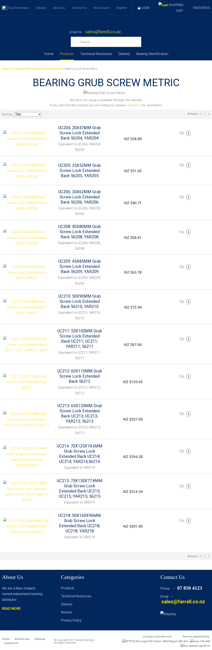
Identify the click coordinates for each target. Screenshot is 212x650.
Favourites (201, 8)
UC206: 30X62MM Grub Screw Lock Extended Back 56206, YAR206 (79, 197)
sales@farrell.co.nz (103, 31)
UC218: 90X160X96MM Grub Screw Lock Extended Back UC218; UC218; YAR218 (79, 523)
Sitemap (39, 639)
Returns (66, 612)
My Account (101, 8)
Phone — (181, 588)
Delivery (41, 8)
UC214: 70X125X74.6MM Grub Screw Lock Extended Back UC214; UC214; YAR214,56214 (79, 454)
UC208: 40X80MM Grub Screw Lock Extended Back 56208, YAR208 (79, 231)
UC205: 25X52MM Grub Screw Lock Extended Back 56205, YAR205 (79, 170)
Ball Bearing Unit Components (44, 68)
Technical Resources (96, 54)
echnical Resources (77, 596)
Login (145, 8)
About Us (59, 8)
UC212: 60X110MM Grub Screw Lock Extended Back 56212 (79, 376)
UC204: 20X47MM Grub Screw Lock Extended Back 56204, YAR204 (79, 133)
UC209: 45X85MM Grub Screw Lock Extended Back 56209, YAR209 (79, 266)
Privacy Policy (71, 620)
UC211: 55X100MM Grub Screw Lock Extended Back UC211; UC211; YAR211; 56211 (79, 338)
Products (67, 54)
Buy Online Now (18, 8)
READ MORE (11, 609)
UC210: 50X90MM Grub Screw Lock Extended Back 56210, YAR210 (79, 301)
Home (49, 54)
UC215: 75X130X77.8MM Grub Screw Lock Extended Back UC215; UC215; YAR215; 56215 (79, 488)
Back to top (22, 639)
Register (121, 8)
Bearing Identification (152, 54)
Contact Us (79, 8)
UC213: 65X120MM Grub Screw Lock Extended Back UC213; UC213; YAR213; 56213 (79, 413)
